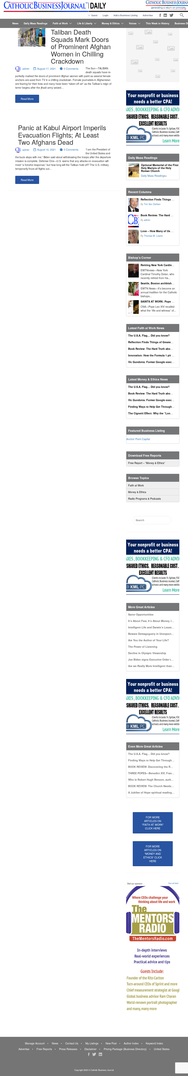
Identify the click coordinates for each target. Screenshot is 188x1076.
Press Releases (68, 1049)
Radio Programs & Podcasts (144, 498)
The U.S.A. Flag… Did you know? (149, 335)
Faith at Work (60, 23)
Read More (27, 99)
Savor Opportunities (140, 614)
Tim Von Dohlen (152, 204)
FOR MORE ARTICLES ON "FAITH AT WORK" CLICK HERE (153, 822)
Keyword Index (154, 1043)
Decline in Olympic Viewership (147, 653)
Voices (132, 23)
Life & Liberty (84, 23)
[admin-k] (133, 221)
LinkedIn (165, 15)
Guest (94, 15)
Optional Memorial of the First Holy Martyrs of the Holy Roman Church (159, 168)
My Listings (91, 1043)
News (15, 23)
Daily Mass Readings (35, 23)
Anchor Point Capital (138, 439)
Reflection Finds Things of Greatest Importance (158, 342)
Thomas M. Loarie (153, 235)
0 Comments (71, 68)
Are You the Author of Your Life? (148, 640)
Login (105, 15)
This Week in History (157, 23)
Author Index (131, 1043)
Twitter (171, 15)
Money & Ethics (111, 23)
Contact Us (71, 1043)
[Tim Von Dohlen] (133, 205)
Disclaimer (90, 1049)
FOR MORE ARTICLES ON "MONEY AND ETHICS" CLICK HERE (152, 853)
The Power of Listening (142, 646)
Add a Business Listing (125, 15)
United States (161, 1049)
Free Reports (44, 1049)
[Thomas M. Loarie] (133, 236)
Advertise (148, 15)
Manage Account (35, 1043)
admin (25, 68)
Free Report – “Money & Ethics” (146, 463)
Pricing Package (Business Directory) (125, 1049)
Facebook (160, 15)
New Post (111, 1043)
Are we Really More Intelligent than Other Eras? (157, 666)
